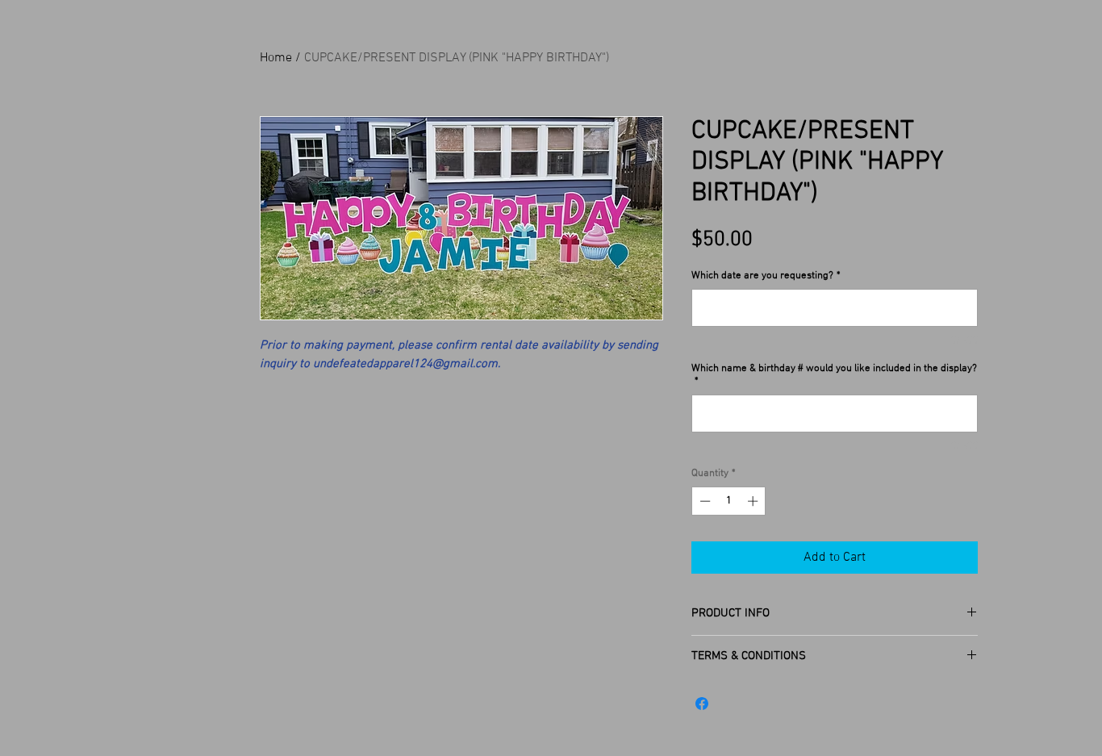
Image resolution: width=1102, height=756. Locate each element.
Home (276, 58)
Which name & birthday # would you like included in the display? (834, 375)
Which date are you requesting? (766, 275)
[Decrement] (703, 501)
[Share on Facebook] (702, 703)
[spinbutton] (729, 501)
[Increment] (754, 501)
